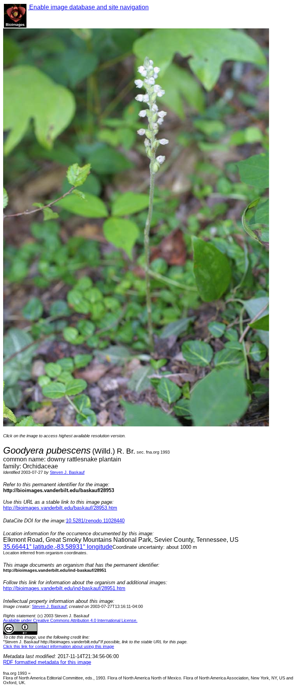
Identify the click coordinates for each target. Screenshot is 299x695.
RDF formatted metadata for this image (47, 662)
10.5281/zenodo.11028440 (95, 521)
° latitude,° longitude (58, 546)
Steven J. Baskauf (67, 472)
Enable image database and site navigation (88, 7)
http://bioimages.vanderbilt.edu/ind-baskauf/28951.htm (64, 588)
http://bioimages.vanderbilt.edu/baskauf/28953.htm (60, 508)
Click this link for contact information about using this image (58, 646)
